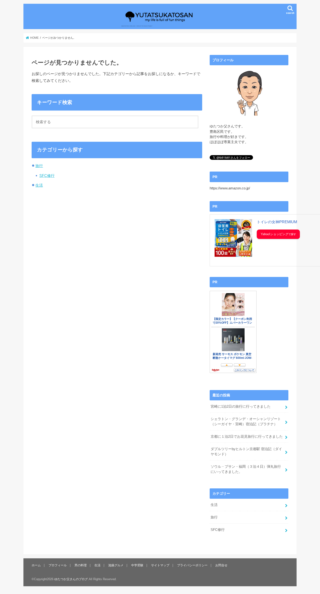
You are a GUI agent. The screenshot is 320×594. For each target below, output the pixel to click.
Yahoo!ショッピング (274, 234)
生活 (39, 185)
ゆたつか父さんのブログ (71, 579)
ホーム (36, 565)
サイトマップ (160, 565)
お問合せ (221, 565)
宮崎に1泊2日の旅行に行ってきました (241, 406)
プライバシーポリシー (192, 565)
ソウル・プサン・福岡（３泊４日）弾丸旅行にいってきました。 (246, 469)
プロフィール (57, 565)
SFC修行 (47, 175)
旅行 (39, 166)
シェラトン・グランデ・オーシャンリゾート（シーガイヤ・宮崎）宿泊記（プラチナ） (246, 421)
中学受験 (137, 565)
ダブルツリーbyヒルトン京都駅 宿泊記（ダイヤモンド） (246, 451)
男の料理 (80, 565)
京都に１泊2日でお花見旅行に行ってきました (247, 436)
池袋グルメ (115, 565)
